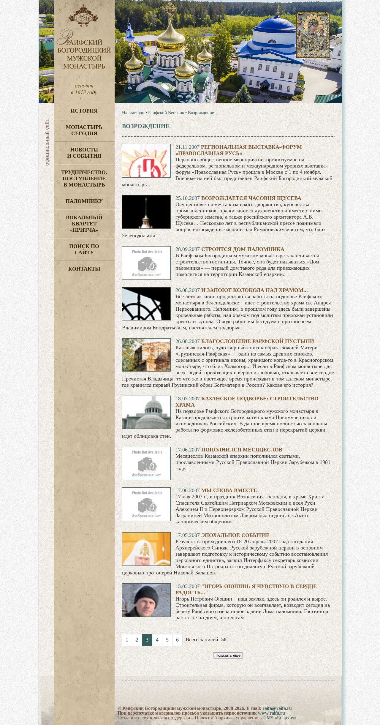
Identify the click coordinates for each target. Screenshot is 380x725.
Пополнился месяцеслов (241, 450)
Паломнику (84, 201)
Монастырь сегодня (84, 130)
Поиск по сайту (84, 249)
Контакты (84, 269)
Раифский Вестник (166, 112)
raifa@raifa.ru (277, 708)
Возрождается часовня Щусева (251, 198)
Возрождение (201, 112)
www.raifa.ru (271, 712)
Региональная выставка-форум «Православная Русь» (238, 150)
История (84, 111)
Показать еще (228, 655)
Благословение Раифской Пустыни (257, 341)
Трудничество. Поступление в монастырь (84, 178)
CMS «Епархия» (280, 717)
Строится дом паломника (242, 249)
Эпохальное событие (235, 535)
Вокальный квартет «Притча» (84, 223)
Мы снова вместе (229, 490)
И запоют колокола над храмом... (254, 290)
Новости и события (84, 153)
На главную (133, 112)
